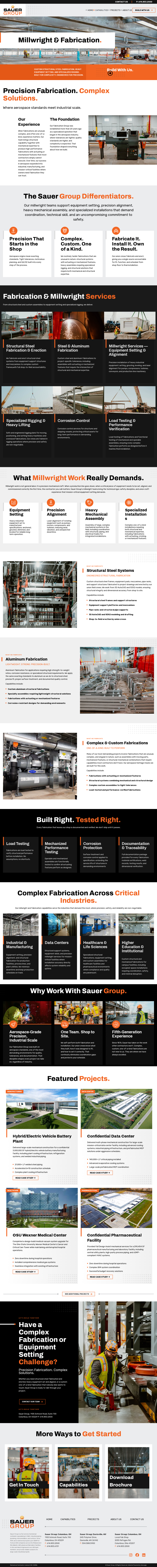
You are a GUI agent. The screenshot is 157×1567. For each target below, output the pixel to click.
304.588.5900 (88, 1543)
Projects (93, 1519)
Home (49, 1519)
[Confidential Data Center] (116, 1090)
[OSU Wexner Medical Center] (42, 1189)
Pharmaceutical (89, 1191)
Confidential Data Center (110, 1136)
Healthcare (12, 1191)
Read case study (26, 1178)
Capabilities (73, 1484)
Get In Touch (24, 1484)
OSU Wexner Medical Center (40, 1235)
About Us (116, 1519)
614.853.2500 (53, 1543)
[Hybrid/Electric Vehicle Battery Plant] (42, 1090)
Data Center (87, 1092)
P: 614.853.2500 (144, 2)
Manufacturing (14, 1092)
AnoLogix (144, 1565)
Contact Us (121, 2)
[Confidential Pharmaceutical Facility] (116, 1189)
